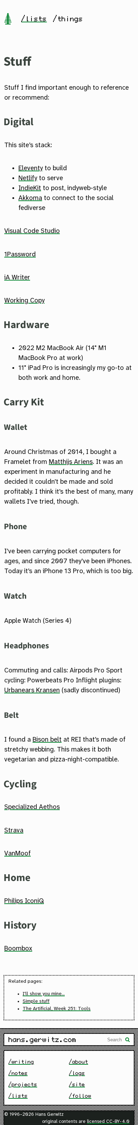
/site (77, 1084)
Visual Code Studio (32, 231)
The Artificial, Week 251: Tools (57, 1009)
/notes (18, 1073)
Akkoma (30, 198)
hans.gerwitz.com (42, 1039)
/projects (22, 1084)
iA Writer (17, 277)
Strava (13, 830)
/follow (80, 1096)
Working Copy (24, 300)
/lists (34, 19)
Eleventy (30, 168)
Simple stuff (36, 1001)
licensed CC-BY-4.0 (108, 1121)
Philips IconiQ (24, 901)
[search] (127, 1040)
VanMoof (17, 853)
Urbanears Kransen (32, 690)
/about (78, 1062)
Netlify (27, 178)
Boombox (18, 948)
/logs (77, 1073)
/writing (21, 1062)
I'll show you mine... (44, 994)
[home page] (7, 19)
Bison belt (47, 739)
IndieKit (29, 188)
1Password (20, 254)
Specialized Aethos (32, 807)
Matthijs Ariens (71, 462)
